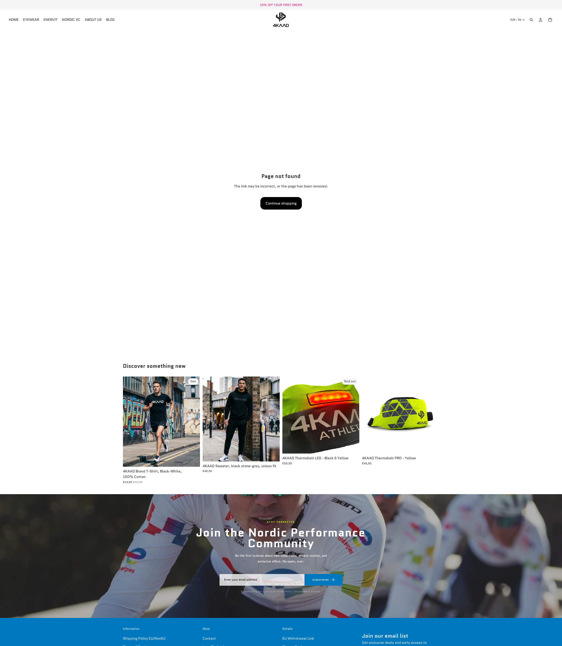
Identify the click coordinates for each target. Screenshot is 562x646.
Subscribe (320, 580)
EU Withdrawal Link (298, 638)
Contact (209, 638)
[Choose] (193, 460)
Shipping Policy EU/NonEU (144, 638)
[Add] (432, 447)
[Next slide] (193, 422)
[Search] (531, 20)
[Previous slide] (129, 422)
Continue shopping (281, 203)
